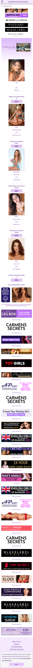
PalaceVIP (16, 90)
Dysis (16, 261)
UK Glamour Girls (16, 135)
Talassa (16, 216)
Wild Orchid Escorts (16, 457)
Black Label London (16, 559)
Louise (16, 127)
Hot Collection (16, 269)
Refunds (16, 644)
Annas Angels (16, 179)
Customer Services (16, 647)
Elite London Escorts (16, 332)
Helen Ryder (17, 172)
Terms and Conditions (16, 649)
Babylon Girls (16, 224)
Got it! (16, 664)
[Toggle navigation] (2, 2)
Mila (16, 82)
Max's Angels (16, 483)
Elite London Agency (16, 319)
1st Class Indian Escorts (16, 470)
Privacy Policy (16, 641)
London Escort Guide (18, 2)
